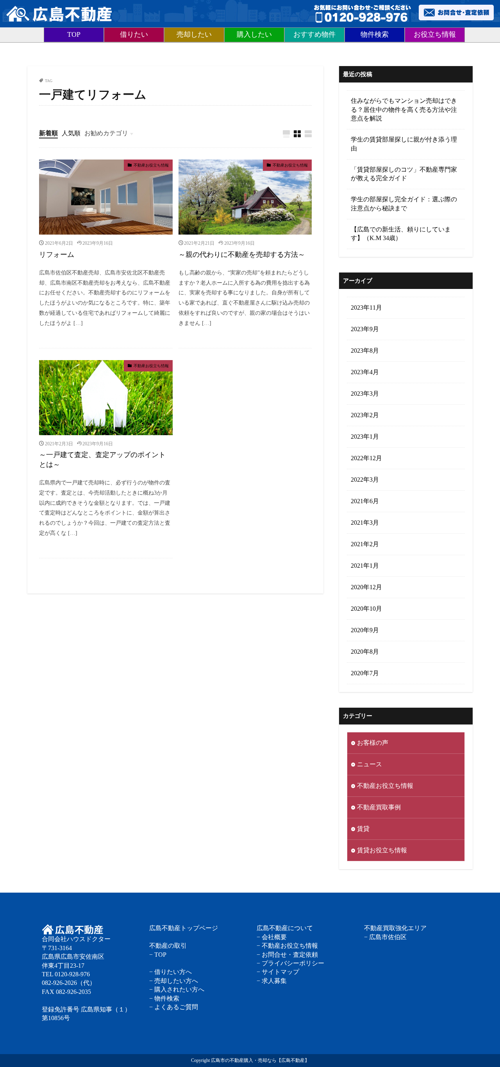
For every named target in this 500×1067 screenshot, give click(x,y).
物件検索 (375, 34)
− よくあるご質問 (173, 1007)
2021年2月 (365, 544)
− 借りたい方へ (170, 971)
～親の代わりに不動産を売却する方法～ (242, 254)
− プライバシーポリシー (290, 963)
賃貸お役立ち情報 (382, 850)
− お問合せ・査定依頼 (287, 954)
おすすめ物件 (314, 34)
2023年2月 (365, 415)
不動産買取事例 (379, 807)
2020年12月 (366, 587)
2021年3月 (365, 522)
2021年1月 (365, 565)
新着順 (48, 133)
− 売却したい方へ (173, 980)
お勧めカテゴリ (106, 133)
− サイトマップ (278, 971)
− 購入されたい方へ (176, 989)
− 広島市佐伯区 (385, 937)
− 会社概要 (272, 937)
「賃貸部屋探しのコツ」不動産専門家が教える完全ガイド (404, 173)
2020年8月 (365, 651)
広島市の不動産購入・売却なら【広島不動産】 (260, 1060)
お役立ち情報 (435, 34)
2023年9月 (365, 329)
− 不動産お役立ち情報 (287, 945)
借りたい (134, 34)
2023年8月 (365, 350)
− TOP (157, 954)
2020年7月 (365, 673)
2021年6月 (365, 501)
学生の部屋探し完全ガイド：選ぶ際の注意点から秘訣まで (404, 203)
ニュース (369, 764)
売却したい (194, 34)
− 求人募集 (272, 980)
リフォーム (56, 254)
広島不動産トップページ (183, 928)
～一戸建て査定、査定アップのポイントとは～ (102, 459)
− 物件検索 (164, 998)
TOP (73, 34)
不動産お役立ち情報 (151, 165)
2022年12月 (366, 458)
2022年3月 (365, 479)
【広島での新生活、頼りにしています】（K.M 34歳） (401, 233)
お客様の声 (372, 742)
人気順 (71, 133)
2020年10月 (366, 608)
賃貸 (363, 828)
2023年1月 (365, 436)
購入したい (254, 34)
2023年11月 (366, 307)
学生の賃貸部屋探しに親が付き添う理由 (404, 143)
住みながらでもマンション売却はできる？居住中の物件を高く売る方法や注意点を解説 (404, 109)
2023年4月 (365, 372)
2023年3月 (365, 393)
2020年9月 (365, 630)
